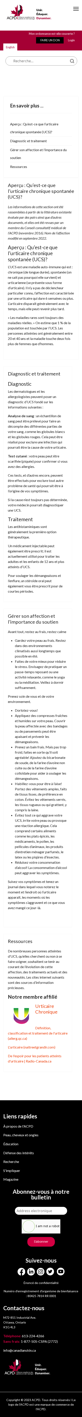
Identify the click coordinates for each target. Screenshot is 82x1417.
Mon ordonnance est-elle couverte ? (52, 33)
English (10, 47)
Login (71, 40)
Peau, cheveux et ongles (20, 1135)
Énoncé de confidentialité (41, 1283)
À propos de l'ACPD (18, 1126)
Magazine (10, 1179)
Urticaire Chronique (46, 1009)
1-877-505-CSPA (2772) (30, 1341)
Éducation (10, 1144)
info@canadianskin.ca (19, 1350)
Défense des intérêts (18, 1153)
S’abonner (41, 1241)
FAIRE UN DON (50, 40)
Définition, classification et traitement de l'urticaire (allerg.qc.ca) (38, 1033)
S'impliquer (11, 1170)
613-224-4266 (24, 1336)
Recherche (11, 1161)
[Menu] (76, 12)
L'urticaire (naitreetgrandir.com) (31, 1047)
